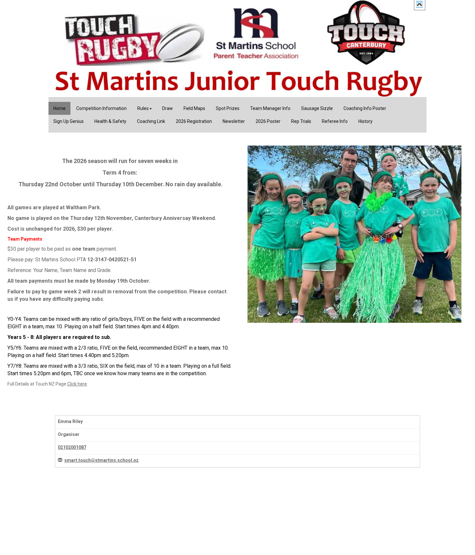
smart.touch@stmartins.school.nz (101, 460)
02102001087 (72, 447)
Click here (77, 383)
